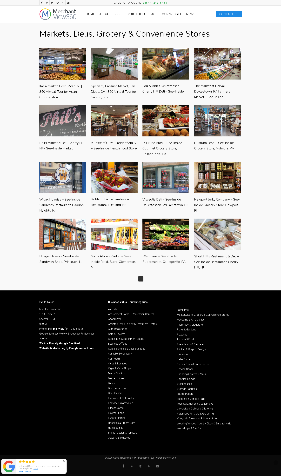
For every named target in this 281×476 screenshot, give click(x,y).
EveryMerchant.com (81, 348)
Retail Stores (184, 359)
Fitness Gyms (116, 407)
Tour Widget (171, 14)
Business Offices (117, 343)
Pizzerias (182, 334)
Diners (111, 383)
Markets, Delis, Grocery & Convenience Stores (203, 314)
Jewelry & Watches (119, 437)
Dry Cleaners (115, 393)
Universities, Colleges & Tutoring (195, 408)
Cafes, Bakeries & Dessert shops (126, 348)
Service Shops (185, 369)
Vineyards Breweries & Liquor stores (197, 418)
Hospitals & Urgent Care (121, 422)
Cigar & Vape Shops (119, 368)
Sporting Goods (186, 379)
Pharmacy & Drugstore (190, 324)
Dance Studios (116, 373)
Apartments (114, 319)
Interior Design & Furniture (122, 432)
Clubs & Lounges (117, 363)
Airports (112, 309)
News (190, 14)
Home (90, 14)
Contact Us (229, 14)
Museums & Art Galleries (191, 319)
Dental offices (116, 378)
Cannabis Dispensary (120, 353)
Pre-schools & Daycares (191, 344)
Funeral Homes (116, 417)
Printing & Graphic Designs (192, 349)
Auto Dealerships (117, 328)
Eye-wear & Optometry (121, 398)
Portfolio (136, 14)
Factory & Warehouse (120, 403)
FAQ (153, 14)
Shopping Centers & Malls (191, 374)
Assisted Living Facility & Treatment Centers (133, 324)
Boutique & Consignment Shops (126, 338)
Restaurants (184, 354)
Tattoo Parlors (185, 393)
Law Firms (183, 309)
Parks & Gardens (186, 329)
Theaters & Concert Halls (191, 398)
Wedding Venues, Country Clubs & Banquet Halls (204, 423)
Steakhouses (184, 383)
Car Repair (114, 358)
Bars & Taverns (116, 333)
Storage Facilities (187, 388)
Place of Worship (186, 339)
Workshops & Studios (189, 428)
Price (118, 14)
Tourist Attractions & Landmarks (195, 403)
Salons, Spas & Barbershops (193, 364)
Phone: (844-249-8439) (61, 328)
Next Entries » (140, 279)
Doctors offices (117, 388)
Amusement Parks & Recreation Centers (131, 314)
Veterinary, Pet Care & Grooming (195, 413)
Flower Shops (116, 413)
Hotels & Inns (115, 427)
